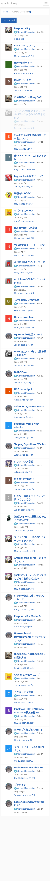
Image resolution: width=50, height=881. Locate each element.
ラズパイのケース (23, 210)
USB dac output (23, 389)
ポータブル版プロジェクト (28, 729)
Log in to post (9, 20)
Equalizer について (24, 45)
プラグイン (20, 784)
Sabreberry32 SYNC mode (29, 406)
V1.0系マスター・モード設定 (29, 245)
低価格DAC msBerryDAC (27, 97)
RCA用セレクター (23, 80)
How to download (24, 317)
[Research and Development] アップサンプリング (30, 637)
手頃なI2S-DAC (22, 193)
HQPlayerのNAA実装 (25, 227)
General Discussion (26, 32)
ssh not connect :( (24, 478)
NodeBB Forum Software (28, 767)
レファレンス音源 (23, 461)
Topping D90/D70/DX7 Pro (29, 444)
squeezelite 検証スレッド (28, 334)
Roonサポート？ (23, 62)
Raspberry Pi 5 (22, 28)
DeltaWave (20, 372)
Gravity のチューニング (27, 674)
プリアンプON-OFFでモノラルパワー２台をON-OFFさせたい (29, 114)
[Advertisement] (25, 847)
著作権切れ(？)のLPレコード (29, 262)
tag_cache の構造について (28, 176)
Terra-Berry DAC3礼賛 (26, 299)
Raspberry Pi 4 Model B (27, 616)
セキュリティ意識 (23, 691)
